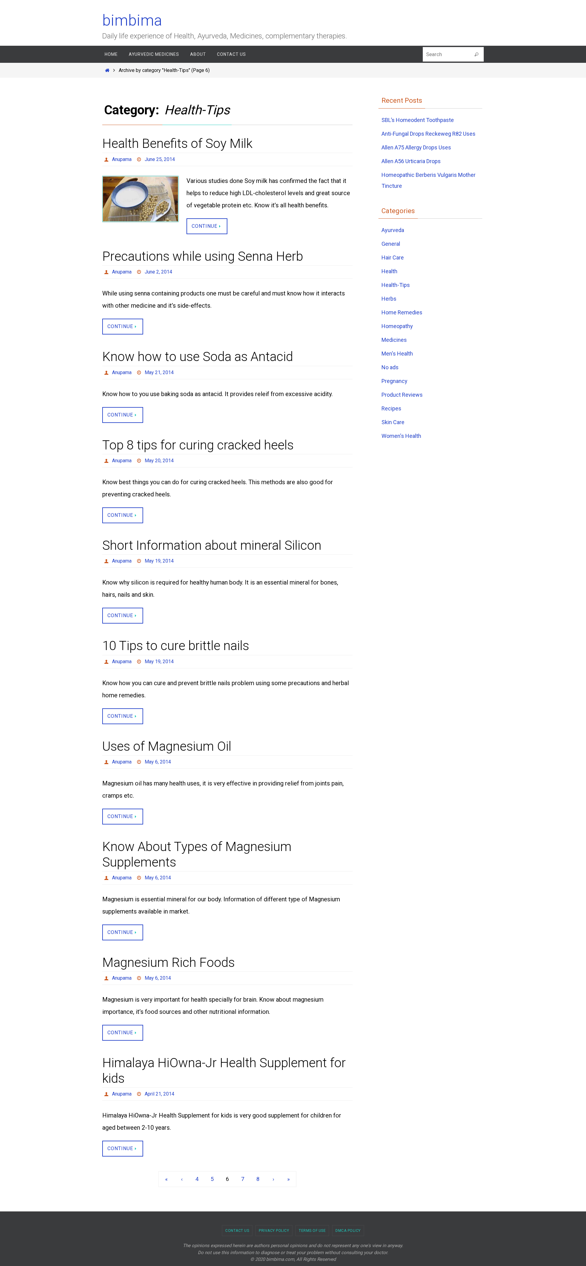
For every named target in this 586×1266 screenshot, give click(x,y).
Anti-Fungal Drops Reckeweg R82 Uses (429, 134)
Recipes (391, 408)
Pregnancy (394, 381)
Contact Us (237, 1230)
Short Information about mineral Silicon (211, 545)
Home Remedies (402, 312)
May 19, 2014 (159, 561)
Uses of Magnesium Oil (166, 746)
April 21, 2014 (159, 1094)
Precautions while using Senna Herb (202, 256)
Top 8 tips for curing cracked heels (198, 445)
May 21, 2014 (159, 372)
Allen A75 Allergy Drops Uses (416, 147)
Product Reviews (402, 395)
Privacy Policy (274, 1230)
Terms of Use (312, 1230)
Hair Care (393, 257)
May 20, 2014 (159, 460)
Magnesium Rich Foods (168, 962)
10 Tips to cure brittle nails (175, 645)
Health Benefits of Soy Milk (177, 143)
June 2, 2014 (158, 272)
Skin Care (393, 422)
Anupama (122, 159)
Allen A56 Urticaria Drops (411, 161)
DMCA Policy (348, 1230)
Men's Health (397, 353)
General (391, 244)
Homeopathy (397, 326)
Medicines (394, 340)
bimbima (132, 20)
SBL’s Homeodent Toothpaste (418, 120)
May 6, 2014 (158, 762)
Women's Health (401, 436)
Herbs (389, 298)
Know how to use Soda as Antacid (197, 356)
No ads (390, 367)
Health (389, 271)
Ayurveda (393, 230)
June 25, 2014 (160, 159)
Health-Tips (396, 285)
